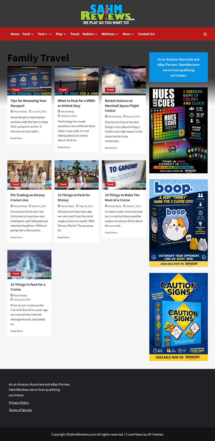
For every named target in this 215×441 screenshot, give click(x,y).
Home (14, 34)
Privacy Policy (19, 402)
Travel (74, 34)
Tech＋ (43, 34)
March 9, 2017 (39, 206)
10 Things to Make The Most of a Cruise (122, 198)
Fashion (88, 34)
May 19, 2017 (133, 116)
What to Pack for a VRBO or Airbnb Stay (76, 103)
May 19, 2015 (86, 206)
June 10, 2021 (39, 111)
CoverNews (134, 434)
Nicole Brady (20, 111)
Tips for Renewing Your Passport (28, 103)
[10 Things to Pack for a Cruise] (29, 264)
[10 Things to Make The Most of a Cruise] (124, 175)
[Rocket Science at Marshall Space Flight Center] (124, 80)
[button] (205, 34)
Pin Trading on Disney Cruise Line (27, 198)
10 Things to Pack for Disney (74, 198)
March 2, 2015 (134, 206)
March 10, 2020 (69, 116)
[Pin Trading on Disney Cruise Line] (29, 175)
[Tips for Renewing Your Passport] (29, 80)
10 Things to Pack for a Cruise (27, 287)
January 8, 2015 (22, 299)
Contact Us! (146, 34)
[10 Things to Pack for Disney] (77, 175)
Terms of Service (20, 410)
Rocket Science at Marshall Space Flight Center (122, 105)
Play (59, 34)
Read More (16, 138)
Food (26, 34)
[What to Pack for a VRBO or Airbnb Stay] (77, 80)
